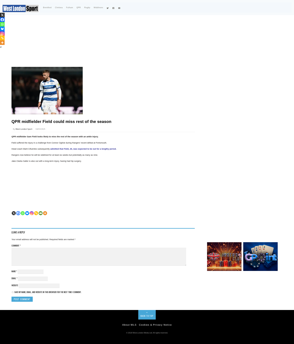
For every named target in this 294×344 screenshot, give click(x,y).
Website (14, 285)
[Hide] (1, 47)
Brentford (47, 8)
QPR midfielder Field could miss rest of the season (61, 121)
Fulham (69, 8)
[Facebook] (18, 213)
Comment (16, 245)
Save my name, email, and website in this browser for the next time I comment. (47, 292)
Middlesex (98, 8)
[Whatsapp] (23, 213)
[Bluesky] (27, 213)
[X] (14, 213)
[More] (45, 213)
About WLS (129, 324)
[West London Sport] (20, 11)
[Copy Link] (36, 213)
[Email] (41, 213)
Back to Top (147, 315)
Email (14, 278)
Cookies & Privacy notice (155, 324)
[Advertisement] (80, 37)
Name (14, 271)
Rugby (87, 8)
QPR (78, 8)
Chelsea (59, 8)
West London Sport (24, 129)
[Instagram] (32, 213)
